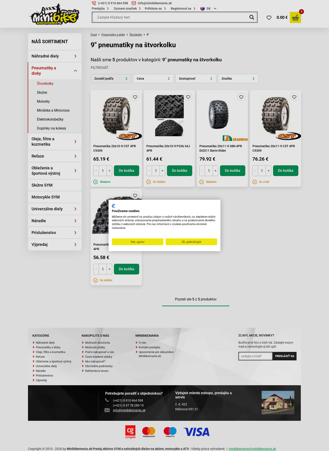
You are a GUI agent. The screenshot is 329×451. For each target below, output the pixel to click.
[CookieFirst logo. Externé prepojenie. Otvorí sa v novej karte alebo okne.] (113, 206)
